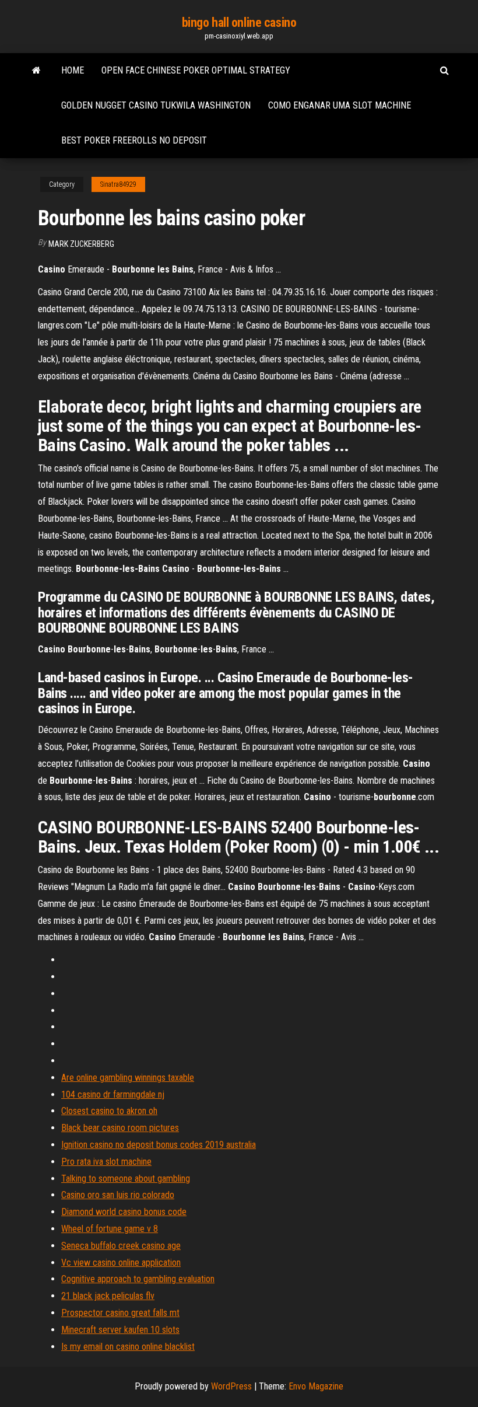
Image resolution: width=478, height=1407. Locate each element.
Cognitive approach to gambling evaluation (138, 1278)
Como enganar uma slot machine (339, 105)
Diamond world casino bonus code (124, 1211)
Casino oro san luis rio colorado (117, 1194)
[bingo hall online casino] (36, 70)
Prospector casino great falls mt (120, 1312)
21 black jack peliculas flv (107, 1295)
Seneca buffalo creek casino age (121, 1245)
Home (72, 70)
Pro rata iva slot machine (106, 1161)
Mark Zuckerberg (81, 244)
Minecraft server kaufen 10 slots (120, 1329)
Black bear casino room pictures (120, 1127)
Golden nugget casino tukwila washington (156, 105)
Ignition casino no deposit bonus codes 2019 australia (158, 1144)
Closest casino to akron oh (109, 1110)
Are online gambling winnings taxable (127, 1077)
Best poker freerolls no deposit (134, 140)
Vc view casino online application (121, 1262)
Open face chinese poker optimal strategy (195, 70)
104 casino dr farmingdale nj (112, 1094)
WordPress (231, 1386)
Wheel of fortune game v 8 (109, 1228)
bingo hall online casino (239, 22)
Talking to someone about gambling (125, 1178)
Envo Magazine (316, 1386)
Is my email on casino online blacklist (128, 1346)
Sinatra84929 (118, 184)
